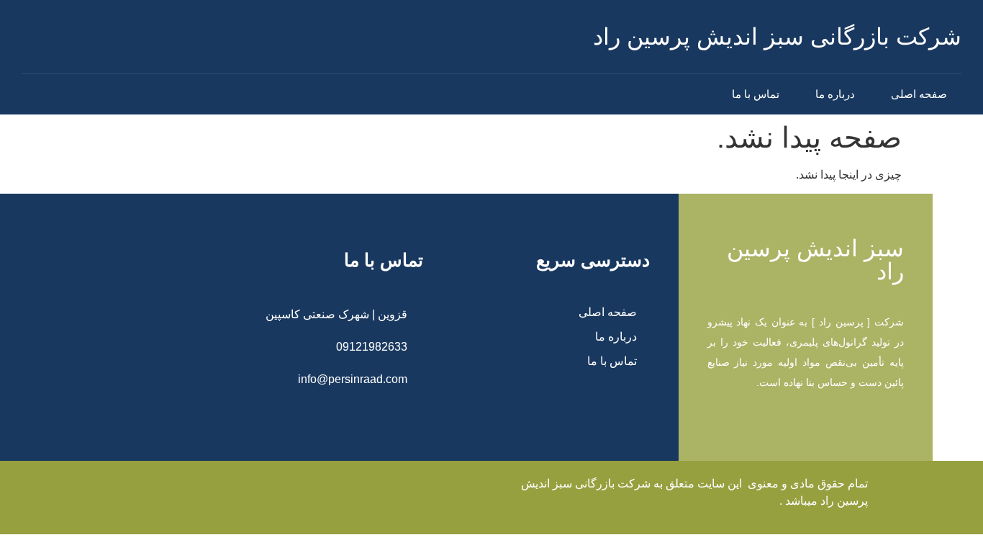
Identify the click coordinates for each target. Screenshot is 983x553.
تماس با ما (755, 94)
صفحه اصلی (919, 94)
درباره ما (835, 94)
